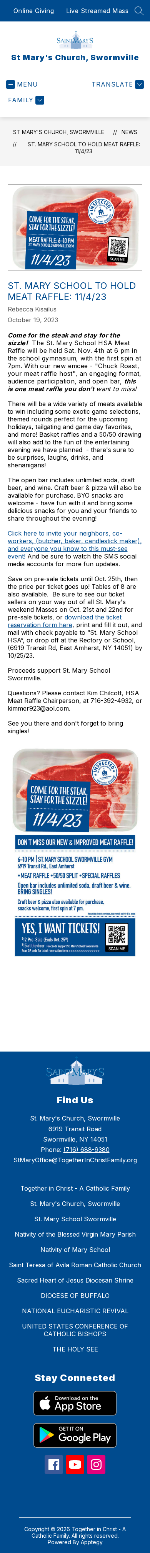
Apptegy (92, 1542)
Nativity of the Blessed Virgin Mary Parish (75, 1234)
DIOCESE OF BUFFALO (75, 1295)
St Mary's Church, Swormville (58, 132)
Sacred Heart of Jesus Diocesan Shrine (75, 1280)
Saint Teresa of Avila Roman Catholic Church (75, 1265)
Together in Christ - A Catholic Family (75, 1188)
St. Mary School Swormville (75, 1219)
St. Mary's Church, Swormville (75, 1203)
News (129, 132)
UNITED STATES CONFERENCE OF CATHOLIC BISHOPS (75, 1330)
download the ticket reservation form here (65, 621)
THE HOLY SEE (75, 1349)
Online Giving (33, 11)
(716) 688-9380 (86, 1149)
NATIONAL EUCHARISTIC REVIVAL (75, 1311)
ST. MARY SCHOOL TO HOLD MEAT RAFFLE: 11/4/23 (84, 147)
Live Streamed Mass (97, 11)
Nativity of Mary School (75, 1249)
